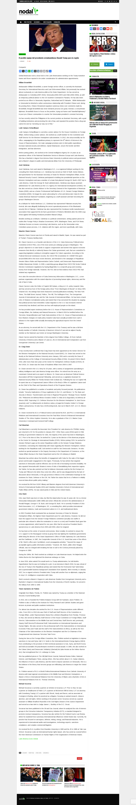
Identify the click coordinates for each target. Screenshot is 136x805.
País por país (28, 22)
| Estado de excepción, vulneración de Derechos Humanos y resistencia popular (106, 217)
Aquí (115, 70)
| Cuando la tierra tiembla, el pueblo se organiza (106, 224)
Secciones (37, 22)
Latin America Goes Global (28, 739)
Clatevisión (95, 164)
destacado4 (24, 752)
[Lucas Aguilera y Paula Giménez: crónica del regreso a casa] (103, 44)
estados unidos (38, 752)
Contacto (52, 1)
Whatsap (95, 64)
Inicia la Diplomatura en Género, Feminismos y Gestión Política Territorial (103, 97)
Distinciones (45, 1)
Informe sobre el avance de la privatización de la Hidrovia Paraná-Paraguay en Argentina (103, 124)
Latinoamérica (46, 752)
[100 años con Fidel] (93, 211)
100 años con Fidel (101, 210)
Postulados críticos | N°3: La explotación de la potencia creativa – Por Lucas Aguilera (103, 155)
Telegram (110, 64)
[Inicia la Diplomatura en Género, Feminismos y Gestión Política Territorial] (103, 87)
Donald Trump (31, 752)
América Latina (22, 54)
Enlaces (37, 1)
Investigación (47, 22)
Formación (57, 22)
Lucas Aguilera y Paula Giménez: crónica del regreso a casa (102, 54)
